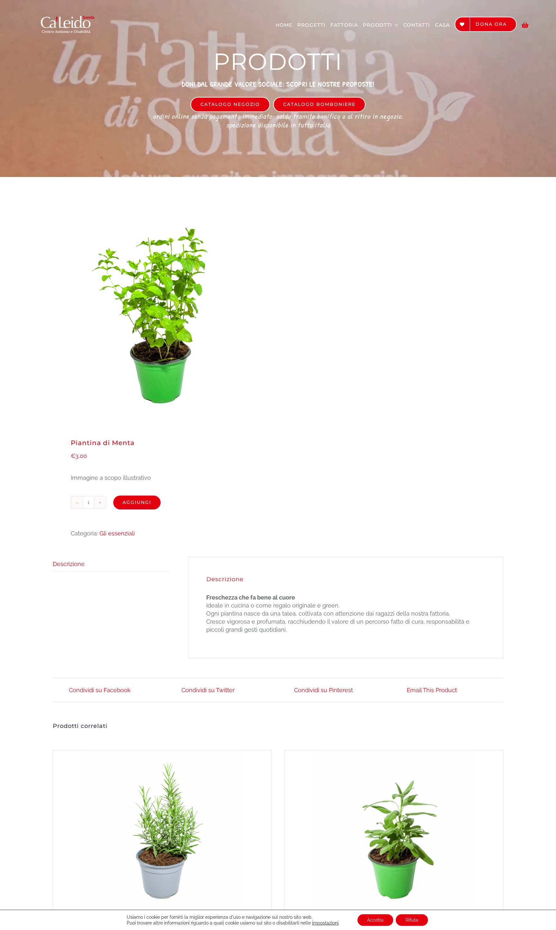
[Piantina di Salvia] (394, 830)
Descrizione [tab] (69, 564)
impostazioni (325, 922)
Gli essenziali (117, 533)
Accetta (375, 920)
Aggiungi (137, 502)
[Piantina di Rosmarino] (162, 830)
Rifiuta (411, 920)
